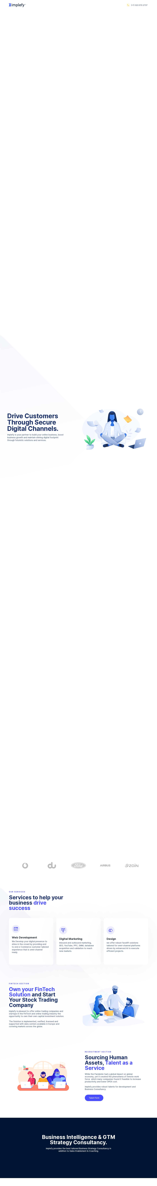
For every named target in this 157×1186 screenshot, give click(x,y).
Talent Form (94, 1098)
